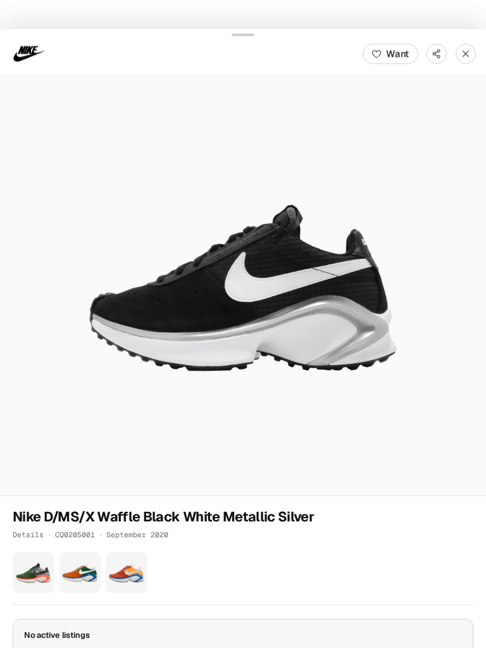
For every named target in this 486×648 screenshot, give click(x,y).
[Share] (437, 53)
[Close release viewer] (466, 53)
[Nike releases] (29, 53)
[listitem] (33, 572)
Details (28, 534)
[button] (243, 285)
